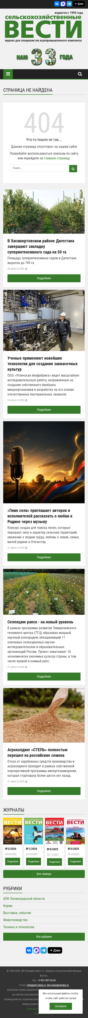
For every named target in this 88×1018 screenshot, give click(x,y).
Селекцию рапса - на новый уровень (40, 621)
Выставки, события (17, 913)
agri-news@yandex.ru (58, 985)
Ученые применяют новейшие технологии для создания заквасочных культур (42, 364)
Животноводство (15, 920)
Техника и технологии (18, 927)
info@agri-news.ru (36, 985)
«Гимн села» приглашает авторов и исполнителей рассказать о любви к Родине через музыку (39, 516)
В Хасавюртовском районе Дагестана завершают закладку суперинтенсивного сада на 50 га (40, 246)
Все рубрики (44, 936)
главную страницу (57, 158)
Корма (7, 906)
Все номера (44, 874)
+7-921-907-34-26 (47, 980)
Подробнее (44, 278)
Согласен (60, 1006)
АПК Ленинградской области (24, 899)
